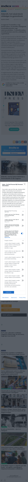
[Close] (25, 184)
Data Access (14, 297)
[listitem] (14, 211)
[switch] (22, 215)
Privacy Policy (22, 297)
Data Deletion (5, 297)
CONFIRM (8, 292)
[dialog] (14, 241)
